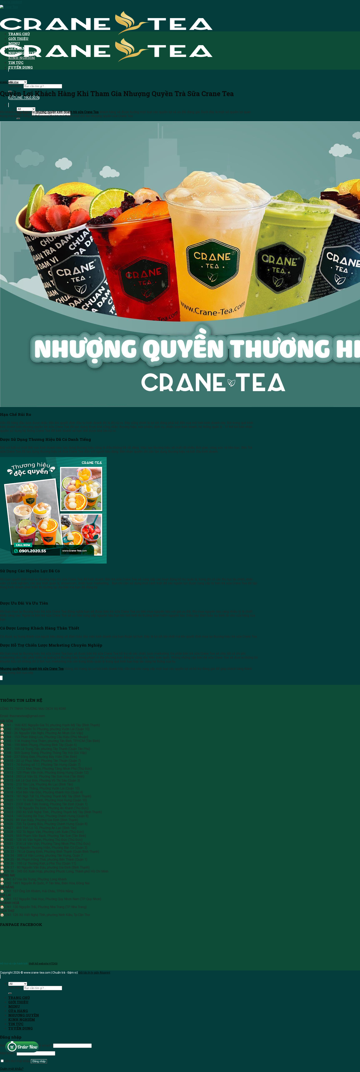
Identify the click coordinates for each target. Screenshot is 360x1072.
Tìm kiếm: (15, 86)
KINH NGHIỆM (21, 58)
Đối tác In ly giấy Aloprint (94, 972)
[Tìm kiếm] (8, 105)
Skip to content (11, 2)
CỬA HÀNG (18, 48)
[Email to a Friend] (1, 678)
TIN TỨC (15, 62)
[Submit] (18, 118)
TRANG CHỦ (19, 34)
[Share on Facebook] (0, 678)
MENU (14, 43)
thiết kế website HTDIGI (43, 963)
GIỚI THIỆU (18, 38)
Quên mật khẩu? (12, 1069)
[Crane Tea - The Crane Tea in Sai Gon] (106, 34)
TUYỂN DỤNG (20, 67)
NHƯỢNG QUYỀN (23, 53)
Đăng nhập (38, 1061)
